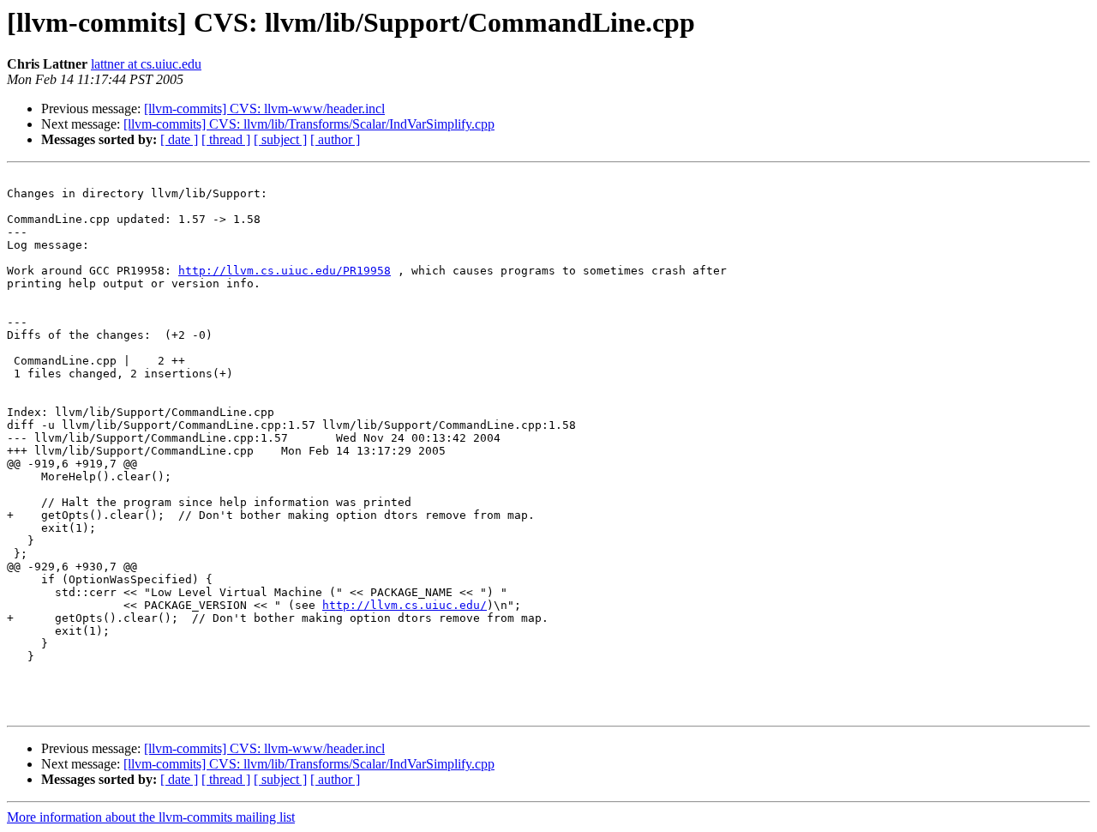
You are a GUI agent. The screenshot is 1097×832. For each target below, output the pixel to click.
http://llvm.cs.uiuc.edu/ (404, 605)
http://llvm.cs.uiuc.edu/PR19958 (284, 270)
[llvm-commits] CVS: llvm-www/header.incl (264, 108)
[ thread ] (225, 139)
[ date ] (179, 139)
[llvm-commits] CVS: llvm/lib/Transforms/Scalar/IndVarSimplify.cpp (309, 124)
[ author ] (335, 139)
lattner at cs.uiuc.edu (146, 64)
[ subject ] (280, 139)
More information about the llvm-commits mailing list (151, 817)
